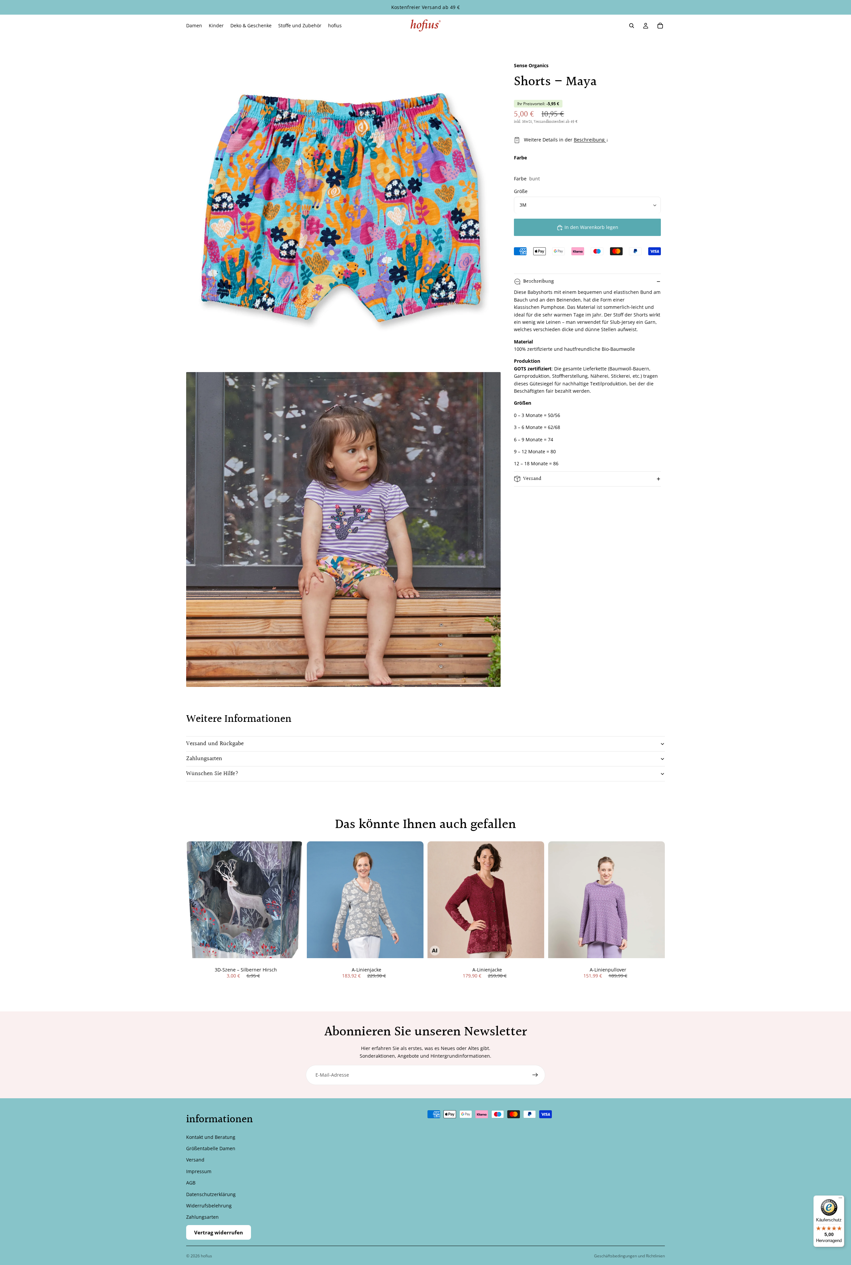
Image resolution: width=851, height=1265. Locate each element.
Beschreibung (590, 139)
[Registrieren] (535, 1075)
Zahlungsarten (204, 758)
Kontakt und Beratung (210, 1137)
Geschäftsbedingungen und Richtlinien (629, 1256)
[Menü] (840, 1199)
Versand (532, 479)
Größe (521, 191)
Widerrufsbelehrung (209, 1205)
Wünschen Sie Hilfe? (212, 773)
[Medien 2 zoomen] (343, 529)
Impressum (198, 1171)
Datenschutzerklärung (211, 1194)
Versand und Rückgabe (215, 743)
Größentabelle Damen (210, 1148)
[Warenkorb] (660, 25)
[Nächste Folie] (414, 899)
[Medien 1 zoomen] (343, 210)
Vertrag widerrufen (218, 1232)
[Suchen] (631, 25)
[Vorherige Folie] (317, 899)
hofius (206, 1256)
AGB (190, 1182)
